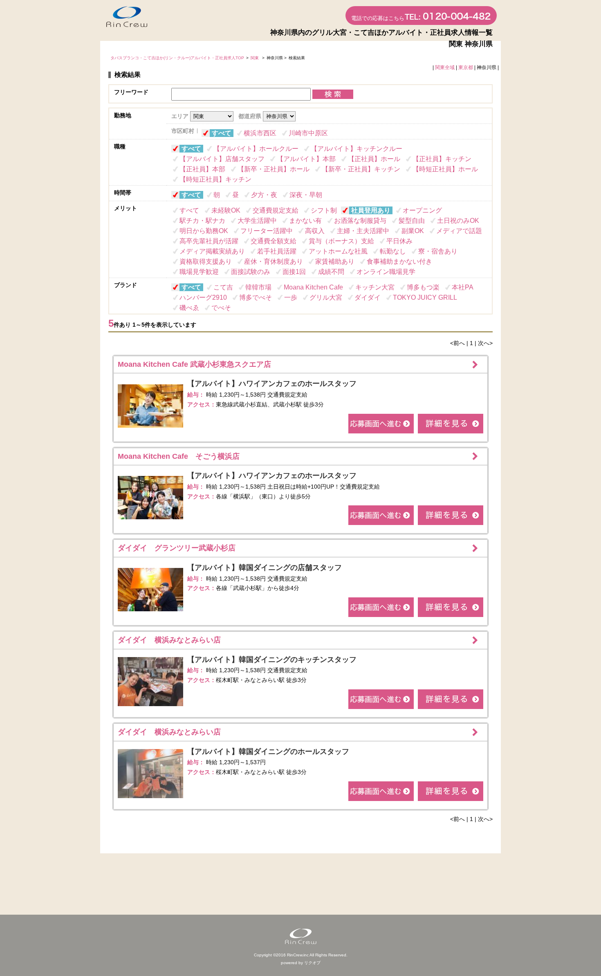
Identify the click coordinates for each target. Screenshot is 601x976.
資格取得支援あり (205, 261)
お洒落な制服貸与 (360, 220)
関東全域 (445, 67)
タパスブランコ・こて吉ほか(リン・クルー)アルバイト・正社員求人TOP (177, 58)
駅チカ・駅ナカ (202, 220)
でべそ (221, 307)
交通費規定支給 (275, 210)
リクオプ (312, 962)
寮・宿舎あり (437, 251)
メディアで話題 (459, 230)
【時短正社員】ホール (445, 169)
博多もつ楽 (423, 287)
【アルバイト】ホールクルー (255, 148)
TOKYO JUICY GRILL (425, 297)
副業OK (412, 230)
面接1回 (294, 271)
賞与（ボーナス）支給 (341, 241)
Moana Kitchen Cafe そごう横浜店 (179, 456)
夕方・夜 (264, 194)
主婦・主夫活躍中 (363, 230)
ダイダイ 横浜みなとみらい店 (169, 640)
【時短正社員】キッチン (215, 179)
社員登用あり (370, 210)
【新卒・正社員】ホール (273, 169)
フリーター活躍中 (266, 230)
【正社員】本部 (202, 169)
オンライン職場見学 (386, 271)
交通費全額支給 (273, 241)
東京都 (465, 67)
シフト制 (324, 210)
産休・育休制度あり (273, 261)
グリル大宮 (325, 297)
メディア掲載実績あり (212, 251)
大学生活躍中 (257, 220)
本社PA (462, 287)
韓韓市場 (258, 287)
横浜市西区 (260, 133)
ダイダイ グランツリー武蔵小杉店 (176, 548)
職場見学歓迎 (199, 271)
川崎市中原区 (308, 133)
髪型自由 (412, 220)
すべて (221, 133)
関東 (255, 58)
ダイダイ (367, 297)
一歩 (290, 297)
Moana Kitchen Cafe (313, 287)
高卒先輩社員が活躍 (208, 241)
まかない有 (305, 220)
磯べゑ (189, 307)
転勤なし (393, 251)
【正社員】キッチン (442, 158)
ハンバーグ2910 (203, 297)
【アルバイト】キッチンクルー (356, 148)
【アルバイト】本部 (306, 158)
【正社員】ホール (374, 158)
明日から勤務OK (203, 230)
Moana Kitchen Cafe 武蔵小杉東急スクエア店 (194, 364)
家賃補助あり (334, 261)
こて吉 (223, 287)
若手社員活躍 (276, 251)
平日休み (399, 241)
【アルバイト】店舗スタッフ (222, 158)
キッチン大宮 (375, 287)
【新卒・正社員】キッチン (361, 169)
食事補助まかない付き (399, 261)
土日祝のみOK (458, 220)
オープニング (422, 210)
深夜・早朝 (305, 194)
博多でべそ (255, 297)
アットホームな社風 (338, 251)
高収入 (315, 230)
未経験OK (225, 210)
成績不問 (331, 271)
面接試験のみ (250, 271)
